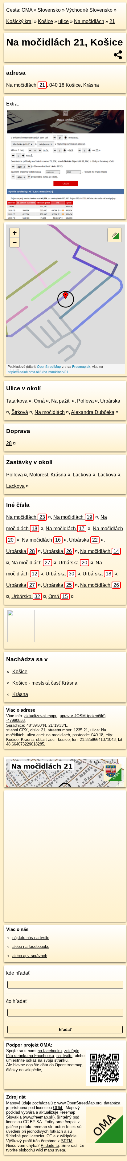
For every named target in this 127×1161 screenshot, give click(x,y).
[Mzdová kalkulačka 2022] (65, 217)
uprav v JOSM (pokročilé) (82, 716)
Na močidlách (89, 21)
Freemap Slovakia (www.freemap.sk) (40, 1114)
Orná (39, 401)
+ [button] (15, 233)
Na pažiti (61, 401)
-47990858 (15, 720)
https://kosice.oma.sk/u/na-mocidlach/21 (38, 371)
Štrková (19, 412)
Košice (45, 21)
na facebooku (50, 1050)
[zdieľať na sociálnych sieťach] (118, 55)
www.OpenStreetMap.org (79, 1103)
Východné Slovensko (89, 10)
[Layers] (114, 235)
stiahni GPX (17, 730)
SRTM (66, 1141)
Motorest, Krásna (47, 474)
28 (9, 443)
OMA (27, 10)
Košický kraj (19, 21)
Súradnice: (15, 725)
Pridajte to (50, 1145)
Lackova (82, 474)
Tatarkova (16, 401)
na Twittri (64, 1055)
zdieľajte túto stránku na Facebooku (42, 1053)
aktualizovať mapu (40, 716)
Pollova (85, 401)
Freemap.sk (81, 366)
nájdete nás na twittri (30, 937)
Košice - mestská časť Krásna (44, 683)
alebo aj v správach (29, 955)
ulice (63, 21)
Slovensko (49, 10)
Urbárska (110, 401)
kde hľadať (18, 973)
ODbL (58, 1107)
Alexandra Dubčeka (92, 412)
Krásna (20, 694)
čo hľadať (16, 1001)
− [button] (15, 242)
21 (112, 21)
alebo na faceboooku (30, 946)
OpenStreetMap (49, 366)
